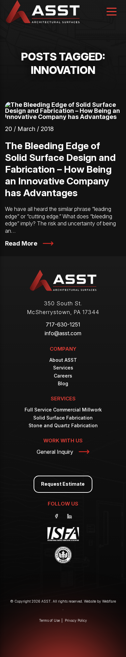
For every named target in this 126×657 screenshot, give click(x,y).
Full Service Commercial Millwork (63, 409)
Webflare (109, 601)
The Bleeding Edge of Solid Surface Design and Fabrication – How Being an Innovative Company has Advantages (60, 169)
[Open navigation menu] (111, 12)
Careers (63, 376)
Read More (21, 243)
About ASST (63, 360)
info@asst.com (63, 333)
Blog (63, 383)
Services (63, 367)
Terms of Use (49, 620)
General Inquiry (55, 451)
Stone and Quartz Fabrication (63, 425)
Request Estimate (63, 484)
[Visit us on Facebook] (56, 516)
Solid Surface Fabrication (63, 418)
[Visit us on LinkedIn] (69, 516)
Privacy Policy (76, 620)
